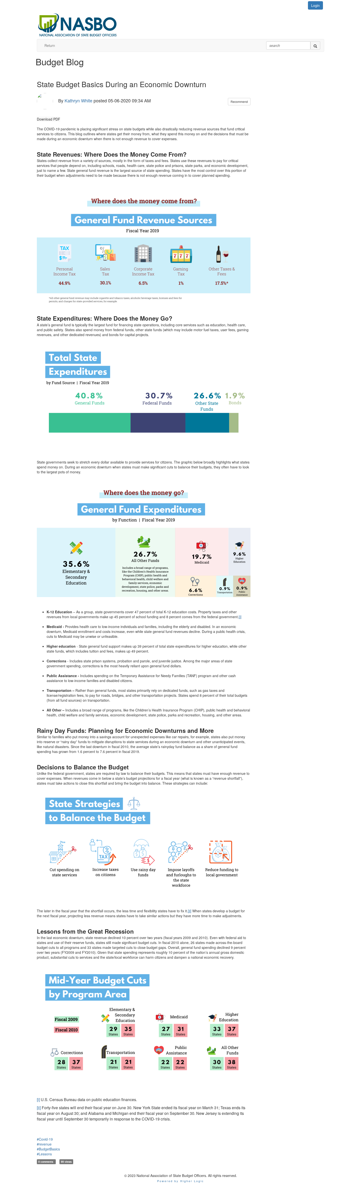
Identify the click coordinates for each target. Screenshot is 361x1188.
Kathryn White (78, 100)
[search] (315, 45)
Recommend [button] (239, 101)
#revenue (44, 1144)
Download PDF (48, 119)
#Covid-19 (45, 1139)
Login (315, 5)
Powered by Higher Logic (180, 1181)
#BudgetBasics (48, 1149)
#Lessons (44, 1153)
